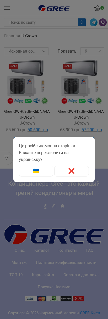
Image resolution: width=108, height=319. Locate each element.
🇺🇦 (36, 171)
